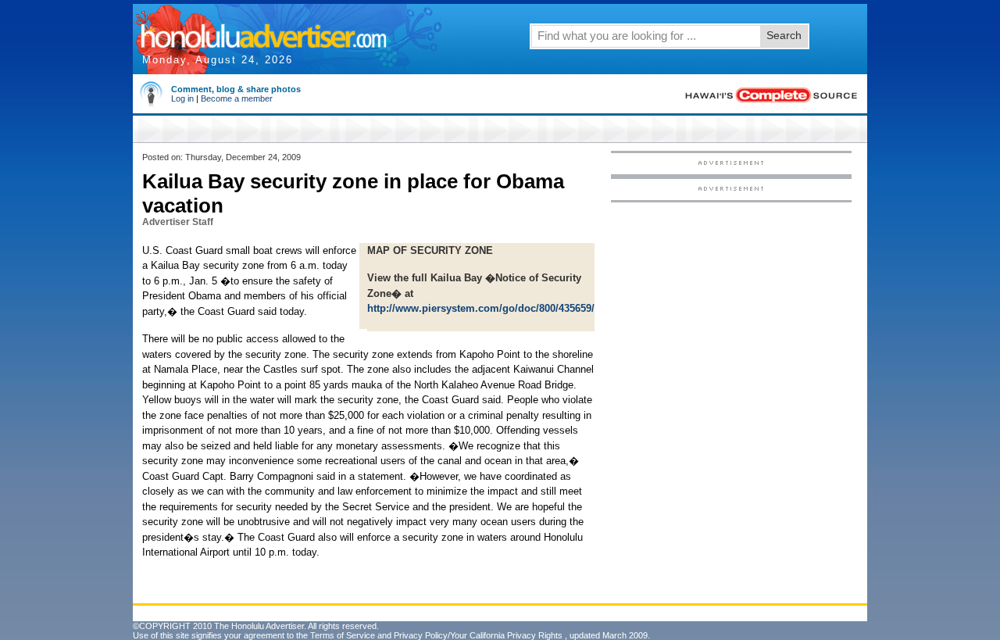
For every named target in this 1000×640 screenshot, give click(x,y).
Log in (182, 98)
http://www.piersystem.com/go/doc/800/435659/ (481, 308)
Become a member (237, 98)
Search (784, 35)
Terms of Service (342, 635)
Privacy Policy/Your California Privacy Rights (478, 635)
